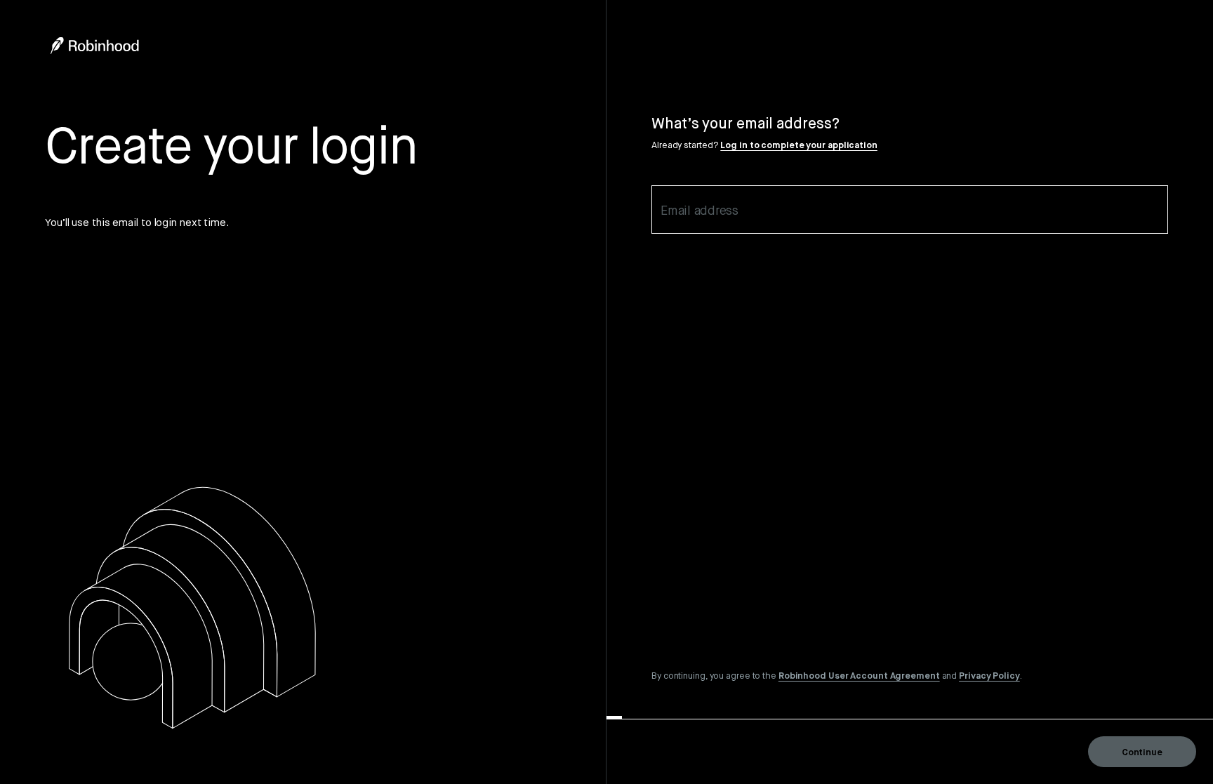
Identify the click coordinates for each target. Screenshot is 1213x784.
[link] (859, 675)
